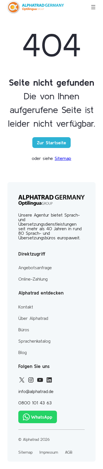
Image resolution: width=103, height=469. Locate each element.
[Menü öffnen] (93, 7)
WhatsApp (41, 416)
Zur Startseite (51, 142)
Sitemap (63, 158)
